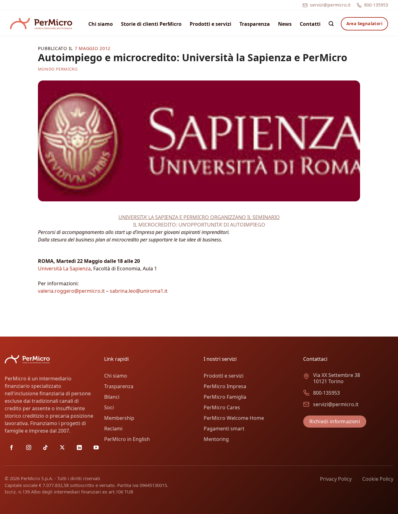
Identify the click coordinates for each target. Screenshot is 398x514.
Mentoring (216, 439)
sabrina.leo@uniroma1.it (139, 290)
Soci (109, 407)
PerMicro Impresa (225, 386)
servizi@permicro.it (330, 5)
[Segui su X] (62, 448)
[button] (331, 24)
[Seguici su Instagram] (28, 448)
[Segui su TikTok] (45, 448)
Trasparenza (254, 24)
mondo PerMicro (58, 69)
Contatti (310, 24)
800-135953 (376, 5)
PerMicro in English (127, 439)
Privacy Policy (336, 478)
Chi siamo (100, 24)
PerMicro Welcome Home (234, 418)
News (285, 24)
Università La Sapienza (64, 268)
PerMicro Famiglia (225, 396)
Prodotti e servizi (210, 24)
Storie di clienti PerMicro (151, 24)
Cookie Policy (377, 478)
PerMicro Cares (222, 407)
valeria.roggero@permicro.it (71, 290)
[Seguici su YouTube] (96, 448)
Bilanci (111, 396)
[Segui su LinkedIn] (79, 448)
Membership (119, 418)
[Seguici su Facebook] (11, 448)
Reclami (113, 428)
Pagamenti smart (224, 428)
